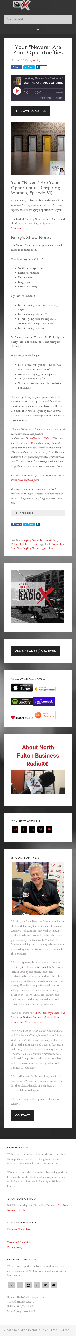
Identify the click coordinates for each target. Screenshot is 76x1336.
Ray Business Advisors (33, 967)
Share (59, 98)
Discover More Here (18, 1229)
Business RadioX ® (38, 5)
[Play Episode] (17, 91)
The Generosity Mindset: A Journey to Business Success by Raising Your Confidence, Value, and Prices (38, 1017)
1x (32, 92)
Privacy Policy (14, 1247)
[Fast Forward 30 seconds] (39, 92)
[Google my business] (28, 1285)
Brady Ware (16, 548)
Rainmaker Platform (57, 1330)
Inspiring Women (31, 548)
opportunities (47, 548)
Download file (33, 111)
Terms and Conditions (19, 1242)
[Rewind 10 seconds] (26, 92)
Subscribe (46, 98)
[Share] (38, 67)
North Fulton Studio (28, 544)
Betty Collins (58, 544)
